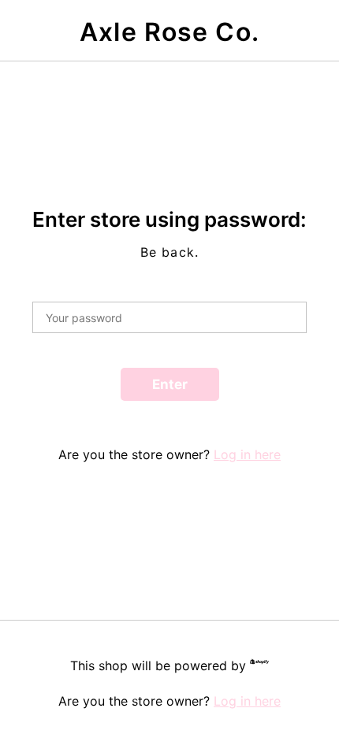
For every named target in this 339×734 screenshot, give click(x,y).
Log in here (247, 454)
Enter (170, 384)
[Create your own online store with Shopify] (259, 664)
